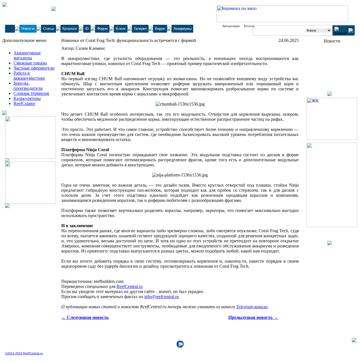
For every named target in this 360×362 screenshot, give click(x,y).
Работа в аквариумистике (29, 76)
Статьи (48, 28)
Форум (102, 28)
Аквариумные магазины (27, 55)
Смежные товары (30, 63)
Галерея (140, 28)
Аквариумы (183, 28)
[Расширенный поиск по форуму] (350, 31)
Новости (28, 28)
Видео (160, 28)
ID (87, 28)
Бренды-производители (28, 86)
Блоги (120, 28)
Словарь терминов (31, 93)
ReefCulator (24, 103)
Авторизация (231, 26)
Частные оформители (34, 68)
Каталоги (69, 28)
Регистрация (252, 26)
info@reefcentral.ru (161, 296)
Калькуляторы (27, 98)
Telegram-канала (251, 306)
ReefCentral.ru (129, 286)
